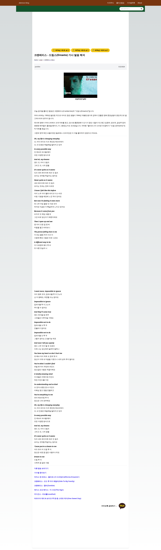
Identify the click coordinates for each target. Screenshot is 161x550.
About (140, 3)
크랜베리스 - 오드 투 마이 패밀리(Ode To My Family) (54, 481)
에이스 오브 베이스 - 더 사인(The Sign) (49, 490)
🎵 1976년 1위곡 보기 (100, 50)
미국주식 (110, 3)
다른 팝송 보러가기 (41, 468)
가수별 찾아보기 (40, 473)
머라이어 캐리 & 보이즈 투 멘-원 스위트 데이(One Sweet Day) (57, 498)
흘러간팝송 (120, 3)
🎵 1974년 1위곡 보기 (61, 50)
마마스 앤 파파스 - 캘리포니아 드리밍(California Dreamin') (56, 477)
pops (40, 60)
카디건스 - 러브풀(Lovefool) (45, 494)
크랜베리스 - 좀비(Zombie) (44, 485)
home (36, 60)
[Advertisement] (80, 30)
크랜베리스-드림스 (49, 60)
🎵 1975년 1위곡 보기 (80, 50)
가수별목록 (131, 3)
